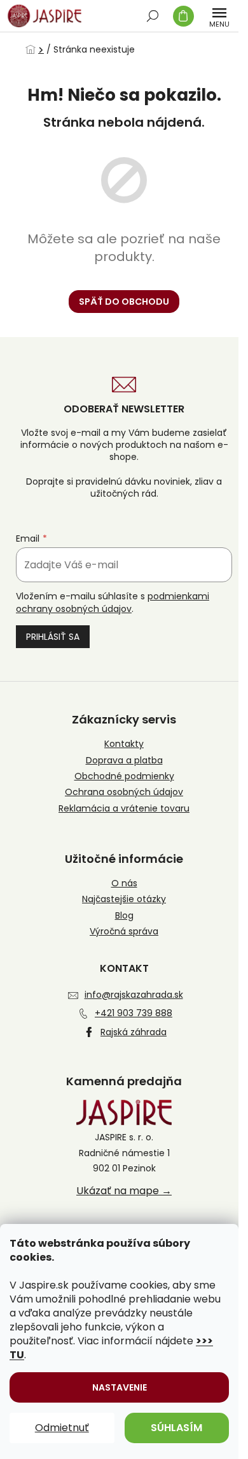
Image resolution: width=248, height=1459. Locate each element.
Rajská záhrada (133, 1032)
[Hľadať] (152, 16)
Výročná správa (124, 932)
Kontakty (124, 744)
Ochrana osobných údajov (124, 792)
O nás (124, 883)
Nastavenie (119, 1387)
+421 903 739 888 (133, 1013)
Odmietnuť (62, 1427)
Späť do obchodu (124, 301)
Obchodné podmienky (124, 776)
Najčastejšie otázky (124, 899)
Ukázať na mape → (124, 1191)
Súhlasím (176, 1427)
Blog (124, 916)
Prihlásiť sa (52, 636)
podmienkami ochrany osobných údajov (112, 602)
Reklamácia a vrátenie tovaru (124, 809)
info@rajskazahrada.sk (134, 994)
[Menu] (219, 16)
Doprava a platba (124, 761)
